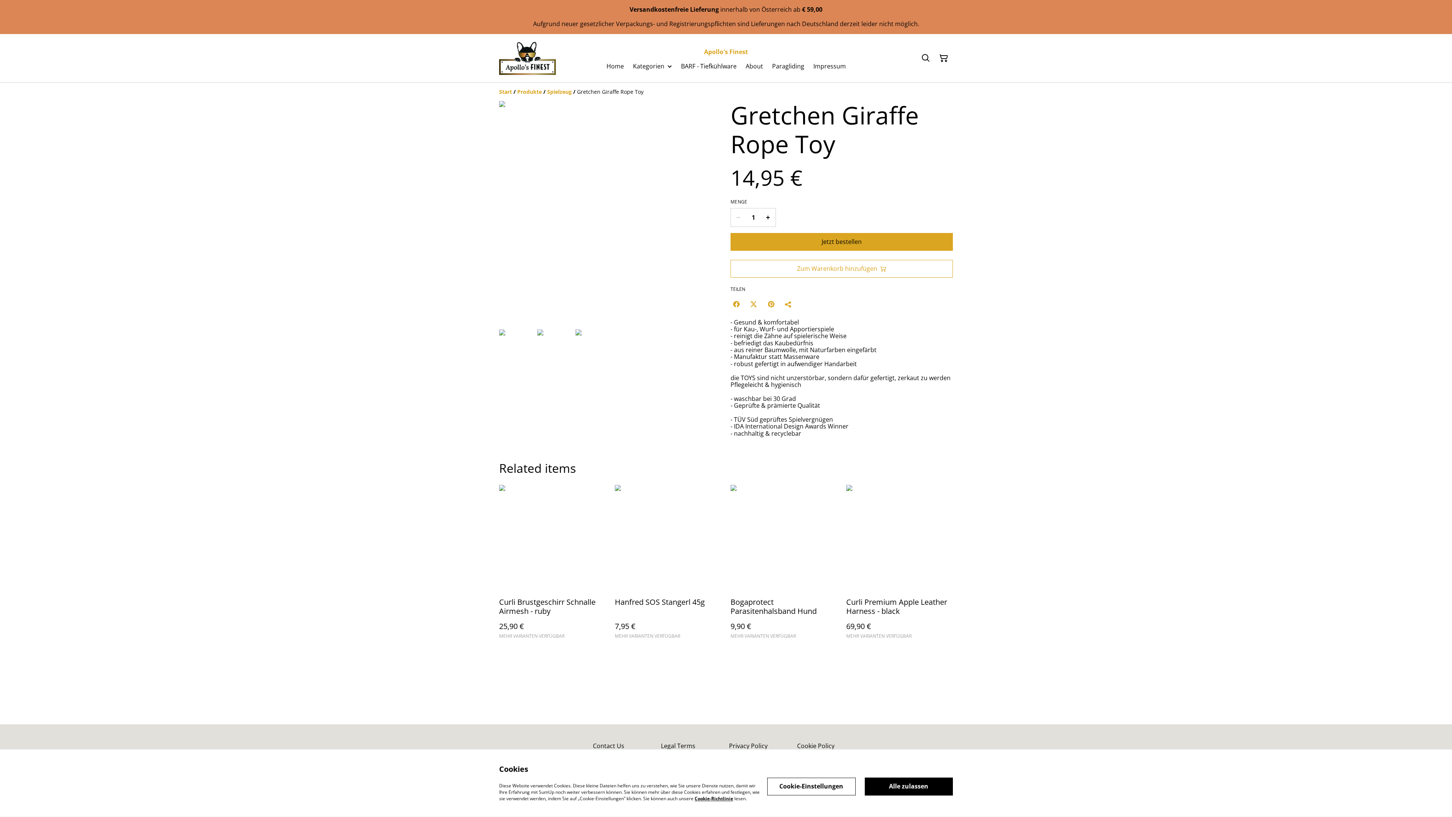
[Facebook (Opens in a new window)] (736, 304)
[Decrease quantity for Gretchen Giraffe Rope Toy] (738, 217)
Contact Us (608, 746)
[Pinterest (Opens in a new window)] (771, 304)
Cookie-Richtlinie (714, 798)
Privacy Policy (748, 746)
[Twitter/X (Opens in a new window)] (753, 304)
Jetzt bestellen (842, 242)
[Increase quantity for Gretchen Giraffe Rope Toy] (768, 217)
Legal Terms (678, 746)
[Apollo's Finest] (527, 58)
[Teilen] (788, 304)
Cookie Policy (816, 746)
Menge (739, 202)
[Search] (926, 58)
